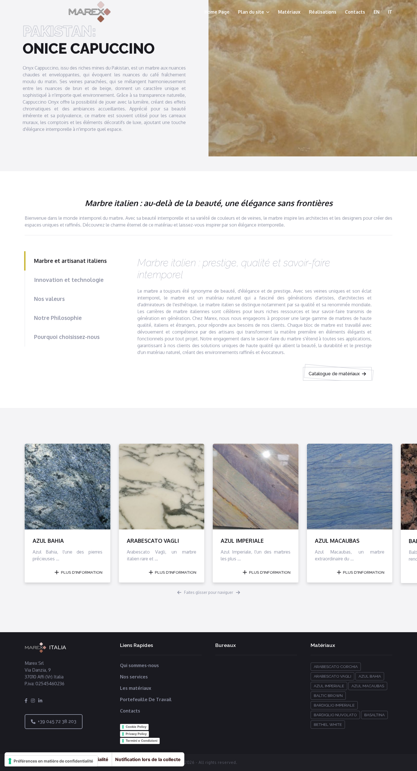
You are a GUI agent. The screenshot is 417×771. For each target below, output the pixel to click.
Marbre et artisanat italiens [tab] (70, 260)
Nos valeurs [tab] (49, 298)
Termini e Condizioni (141, 741)
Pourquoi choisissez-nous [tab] (67, 336)
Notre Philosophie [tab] (58, 317)
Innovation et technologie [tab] (69, 279)
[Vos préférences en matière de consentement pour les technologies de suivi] (51, 761)
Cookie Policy (136, 727)
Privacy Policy (136, 734)
